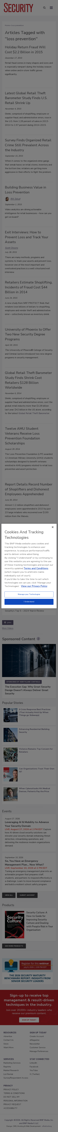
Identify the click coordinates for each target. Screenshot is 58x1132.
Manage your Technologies (29, 594)
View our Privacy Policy (34, 586)
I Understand (29, 602)
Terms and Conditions (36, 568)
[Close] (53, 527)
